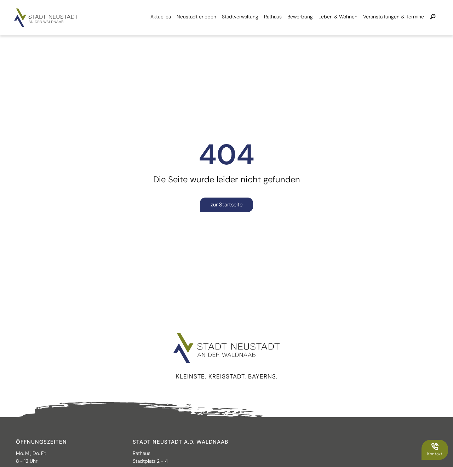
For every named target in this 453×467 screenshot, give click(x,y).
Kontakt (434, 454)
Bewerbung (300, 16)
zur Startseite (226, 204)
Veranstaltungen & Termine (393, 16)
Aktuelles (160, 16)
